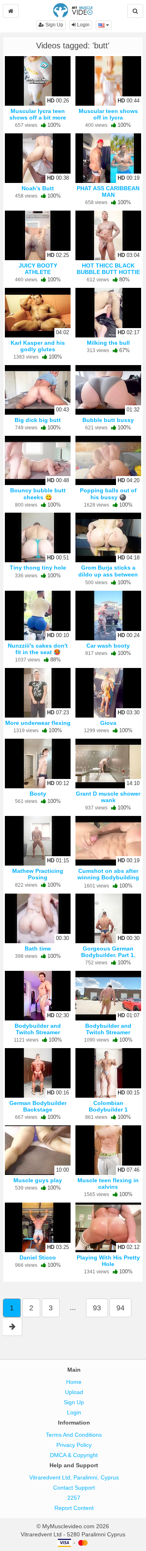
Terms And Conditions (74, 1434)
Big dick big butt (38, 420)
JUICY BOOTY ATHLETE (38, 268)
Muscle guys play (37, 1180)
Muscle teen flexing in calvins (108, 1183)
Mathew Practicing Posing (37, 874)
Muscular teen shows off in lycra (108, 114)
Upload (74, 1392)
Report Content (74, 1508)
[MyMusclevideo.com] (73, 10)
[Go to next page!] (12, 1326)
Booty (38, 793)
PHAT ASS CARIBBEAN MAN (108, 191)
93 (97, 1308)
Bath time (38, 948)
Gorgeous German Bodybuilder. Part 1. (108, 951)
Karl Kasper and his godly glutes (38, 345)
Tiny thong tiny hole (38, 567)
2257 (73, 1497)
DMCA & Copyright (74, 1455)
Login (83, 25)
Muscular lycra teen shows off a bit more (37, 114)
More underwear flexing (38, 723)
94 (120, 1308)
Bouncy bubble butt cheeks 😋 (38, 493)
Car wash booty (108, 645)
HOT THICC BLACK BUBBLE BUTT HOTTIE (108, 268)
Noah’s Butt (37, 188)
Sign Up (53, 25)
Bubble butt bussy (108, 420)
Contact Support (74, 1487)
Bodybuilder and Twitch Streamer (38, 1028)
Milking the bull (108, 342)
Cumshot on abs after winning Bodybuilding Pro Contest (108, 877)
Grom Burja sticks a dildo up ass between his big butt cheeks (108, 574)
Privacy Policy (74, 1445)
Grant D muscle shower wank (108, 796)
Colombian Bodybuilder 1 (108, 1106)
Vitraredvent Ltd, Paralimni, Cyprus (74, 1477)
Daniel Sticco (37, 1257)
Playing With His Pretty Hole (108, 1260)
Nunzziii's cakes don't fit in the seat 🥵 (38, 648)
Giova (108, 723)
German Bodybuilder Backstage (38, 1106)
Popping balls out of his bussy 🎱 (108, 493)
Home (74, 1382)
